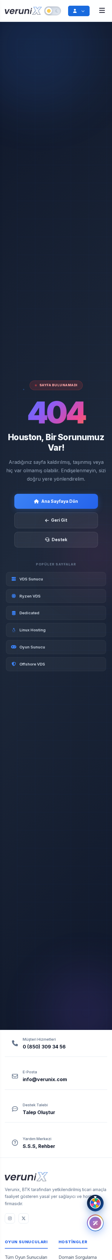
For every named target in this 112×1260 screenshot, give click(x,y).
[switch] (52, 10)
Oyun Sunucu (32, 647)
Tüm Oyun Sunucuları (26, 1257)
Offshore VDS (32, 664)
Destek (59, 539)
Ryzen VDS (30, 596)
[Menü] (102, 10)
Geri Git (59, 520)
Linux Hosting (32, 629)
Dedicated (29, 612)
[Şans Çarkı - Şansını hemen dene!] (95, 1203)
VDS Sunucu (31, 579)
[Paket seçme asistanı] (95, 1222)
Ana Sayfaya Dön (59, 501)
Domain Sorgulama (78, 1257)
